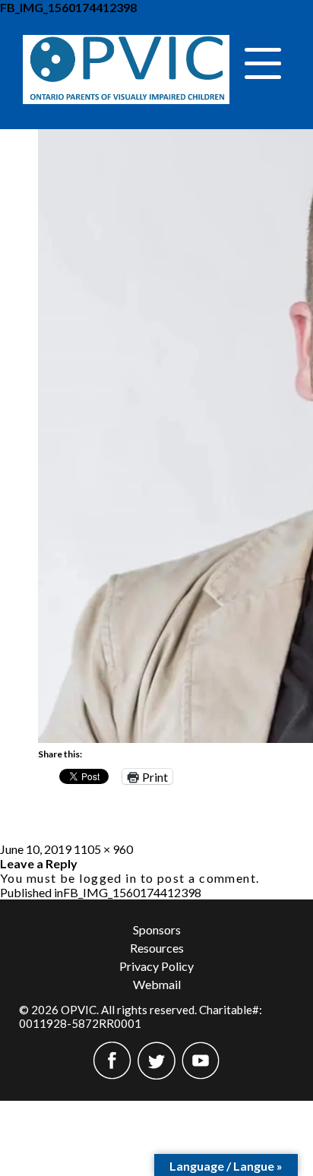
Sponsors (157, 929)
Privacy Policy (156, 966)
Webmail (157, 984)
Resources (157, 947)
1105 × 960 (103, 849)
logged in (108, 878)
